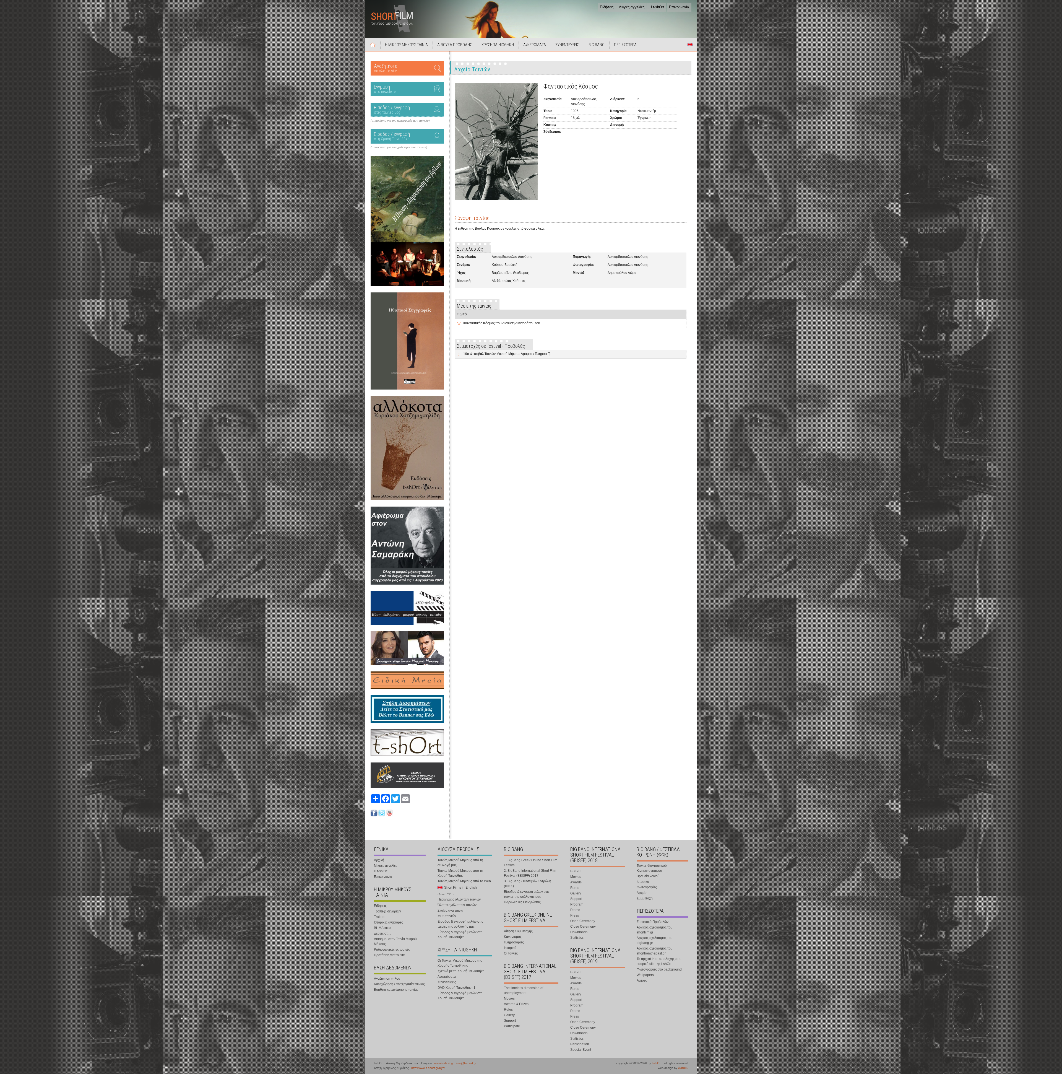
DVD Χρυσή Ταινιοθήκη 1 (456, 988)
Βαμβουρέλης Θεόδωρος (510, 273)
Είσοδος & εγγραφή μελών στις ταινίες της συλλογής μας (460, 924)
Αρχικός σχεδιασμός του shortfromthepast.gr (655, 950)
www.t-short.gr (444, 1063)
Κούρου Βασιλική (504, 265)
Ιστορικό (510, 948)
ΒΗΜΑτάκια (382, 928)
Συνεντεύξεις (447, 982)
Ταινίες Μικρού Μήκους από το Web (464, 881)
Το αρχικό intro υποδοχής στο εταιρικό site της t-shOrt (659, 961)
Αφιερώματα (447, 977)
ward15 (683, 1068)
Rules (508, 1009)
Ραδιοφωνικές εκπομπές (392, 949)
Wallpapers (645, 975)
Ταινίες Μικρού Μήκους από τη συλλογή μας (460, 862)
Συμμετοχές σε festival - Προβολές (491, 346)
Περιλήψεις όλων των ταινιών (459, 899)
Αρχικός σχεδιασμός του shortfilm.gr (655, 929)
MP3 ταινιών (447, 916)
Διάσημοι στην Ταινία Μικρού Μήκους (395, 941)
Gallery (509, 1015)
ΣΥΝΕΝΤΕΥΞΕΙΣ (567, 44)
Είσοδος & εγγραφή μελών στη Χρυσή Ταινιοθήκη (460, 934)
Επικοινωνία (679, 7)
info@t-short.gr (466, 1063)
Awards (576, 882)
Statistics (577, 938)
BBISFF (576, 871)
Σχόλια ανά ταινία (450, 910)
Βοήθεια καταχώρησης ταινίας (396, 990)
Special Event (580, 1050)
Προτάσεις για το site (389, 955)
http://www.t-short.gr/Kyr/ (428, 1068)
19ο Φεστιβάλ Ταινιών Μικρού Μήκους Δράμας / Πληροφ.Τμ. (507, 354)
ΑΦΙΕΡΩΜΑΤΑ (534, 44)
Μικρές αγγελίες (631, 7)
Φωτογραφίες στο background (659, 969)
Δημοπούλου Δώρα (622, 273)
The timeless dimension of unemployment (523, 990)
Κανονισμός (513, 937)
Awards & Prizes (516, 1004)
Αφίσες (642, 980)
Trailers (379, 917)
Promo (575, 910)
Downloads (578, 932)
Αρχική (373, 44)
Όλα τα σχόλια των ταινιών (457, 905)
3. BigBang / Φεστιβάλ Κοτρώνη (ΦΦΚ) (527, 883)
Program (576, 904)
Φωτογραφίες (647, 887)
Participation (579, 1044)
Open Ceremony (582, 921)
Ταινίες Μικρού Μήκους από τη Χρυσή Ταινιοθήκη (460, 873)
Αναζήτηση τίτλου (387, 978)
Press (574, 915)
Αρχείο (642, 893)
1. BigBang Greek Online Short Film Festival (530, 862)
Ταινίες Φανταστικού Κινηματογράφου (652, 868)
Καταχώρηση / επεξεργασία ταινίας (399, 984)
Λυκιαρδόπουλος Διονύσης (512, 257)
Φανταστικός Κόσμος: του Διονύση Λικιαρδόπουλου (501, 323)
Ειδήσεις (606, 7)
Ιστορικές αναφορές (388, 922)
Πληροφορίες (514, 942)
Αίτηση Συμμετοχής (518, 931)
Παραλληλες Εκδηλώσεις (522, 902)
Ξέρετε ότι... (382, 933)
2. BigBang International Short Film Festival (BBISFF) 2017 (530, 873)
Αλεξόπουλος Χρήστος (508, 281)
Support (510, 1021)
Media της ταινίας (474, 306)
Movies (509, 998)
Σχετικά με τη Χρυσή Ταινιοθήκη (461, 971)
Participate (512, 1026)
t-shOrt (657, 1063)
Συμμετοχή (645, 898)
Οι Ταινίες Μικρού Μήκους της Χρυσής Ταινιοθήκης (460, 963)
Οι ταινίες (511, 953)
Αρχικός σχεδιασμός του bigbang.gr (655, 940)
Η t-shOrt (656, 7)
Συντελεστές (470, 249)
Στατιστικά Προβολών (652, 922)
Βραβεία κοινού (648, 876)
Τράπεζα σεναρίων (387, 911)
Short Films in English (690, 44)
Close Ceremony (583, 926)
